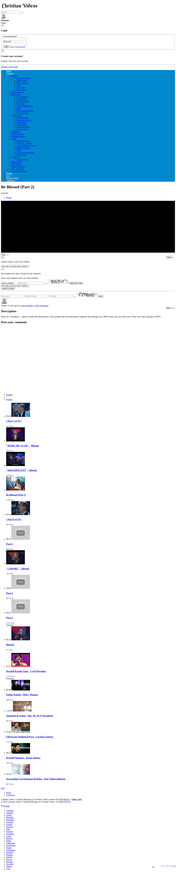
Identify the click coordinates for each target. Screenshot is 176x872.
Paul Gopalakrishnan (24, 111)
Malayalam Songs (23, 120)
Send (100, 296)
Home (8, 71)
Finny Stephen (22, 113)
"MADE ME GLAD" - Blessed (22, 445)
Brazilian (10, 817)
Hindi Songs (21, 125)
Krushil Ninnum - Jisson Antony (23, 757)
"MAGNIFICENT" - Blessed (21, 470)
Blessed (10, 644)
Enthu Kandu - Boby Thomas (22, 694)
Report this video (76, 283)
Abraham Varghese (19, 171)
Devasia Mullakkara (24, 106)
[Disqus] (88, 359)
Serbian (9, 857)
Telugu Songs (22, 129)
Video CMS (76, 799)
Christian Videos (18, 136)
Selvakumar (21, 155)
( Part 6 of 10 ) (14, 519)
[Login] (3, 18)
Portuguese (10, 850)
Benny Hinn (21, 80)
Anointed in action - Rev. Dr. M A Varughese (29, 715)
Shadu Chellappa (23, 148)
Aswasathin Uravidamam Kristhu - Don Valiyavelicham (35, 779)
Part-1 (9, 544)
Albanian (10, 810)
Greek (8, 836)
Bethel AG (15, 157)
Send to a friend (8, 289)
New (8, 176)
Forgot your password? (18, 47)
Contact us (10, 180)
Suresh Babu (21, 99)
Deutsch (9, 827)
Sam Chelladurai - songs (26, 145)
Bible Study (16, 164)
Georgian (10, 834)
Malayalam (15, 94)
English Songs (22, 118)
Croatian (9, 822)
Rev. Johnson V (17, 169)
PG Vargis (20, 104)
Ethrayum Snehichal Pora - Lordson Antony (29, 736)
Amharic (9, 813)
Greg (18, 85)
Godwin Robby (26, 306)
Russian (9, 855)
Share (169, 257)
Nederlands (10, 845)
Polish (8, 848)
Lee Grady (20, 87)
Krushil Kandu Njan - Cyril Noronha (26, 671)
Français (9, 831)
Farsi (8, 829)
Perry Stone (21, 90)
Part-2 (9, 617)
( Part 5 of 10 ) (14, 421)
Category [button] (10, 73)
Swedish (9, 864)
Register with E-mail (9, 67)
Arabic (9, 815)
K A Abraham (22, 97)
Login (3, 23)
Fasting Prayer (22, 159)
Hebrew (9, 838)
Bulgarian (10, 820)
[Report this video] (174, 257)
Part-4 (9, 593)
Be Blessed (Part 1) (16, 495)
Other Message (17, 134)
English (14, 76)
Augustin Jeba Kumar (25, 152)
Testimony (15, 132)
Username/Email (10, 36)
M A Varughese (17, 92)
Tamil (13, 138)
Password (7, 41)
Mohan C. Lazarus (24, 143)
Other (18, 108)
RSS (3, 788)
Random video (12, 178)
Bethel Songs (16, 162)
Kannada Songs (22, 127)
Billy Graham (22, 83)
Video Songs (16, 115)
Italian (8, 841)
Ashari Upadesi (22, 101)
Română (9, 852)
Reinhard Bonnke (23, 78)
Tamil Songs (21, 122)
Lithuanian (10, 843)
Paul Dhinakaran (23, 141)
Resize (9, 197)
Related (9, 395)
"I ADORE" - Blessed (17, 568)
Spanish (9, 862)
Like (3, 254)
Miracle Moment (18, 166)
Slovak (9, 859)
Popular (9, 173)
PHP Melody (64, 799)
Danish (9, 824)
